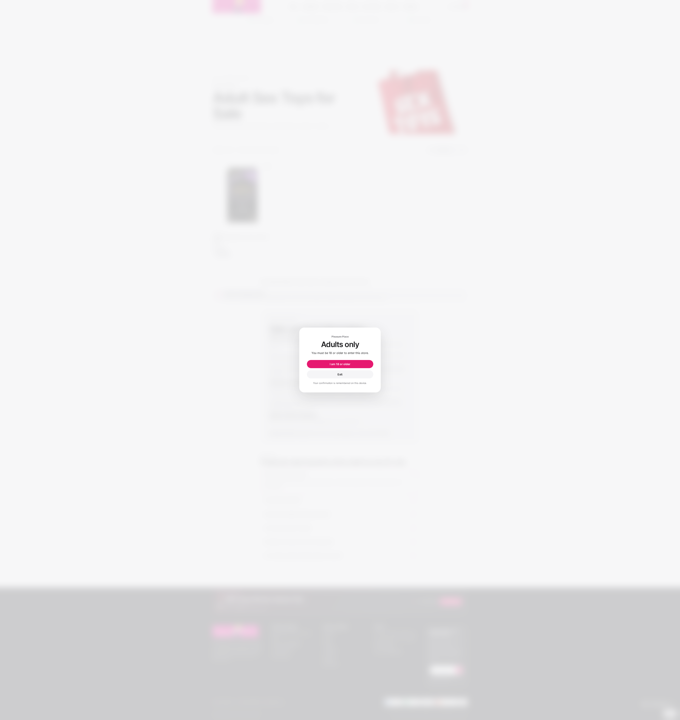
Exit (340, 374)
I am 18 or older (340, 364)
